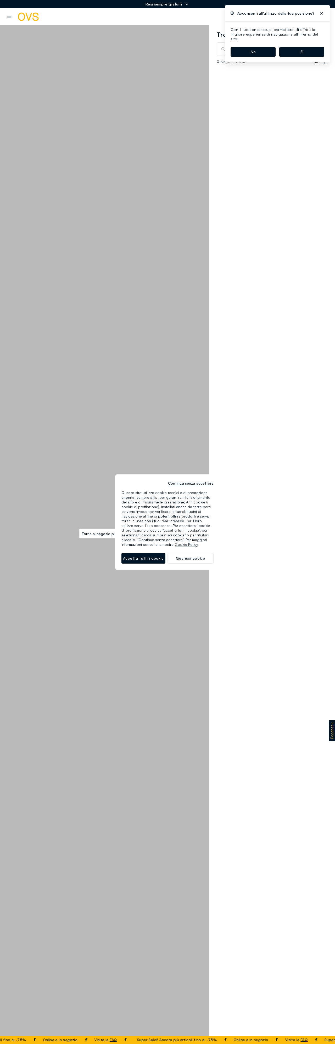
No (253, 51)
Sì (301, 51)
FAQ (104, 1039)
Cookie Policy (186, 544)
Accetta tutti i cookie (143, 558)
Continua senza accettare (191, 483)
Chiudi (321, 1040)
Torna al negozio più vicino (105, 533)
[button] (332, 730)
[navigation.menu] (9, 17)
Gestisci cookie (190, 558)
